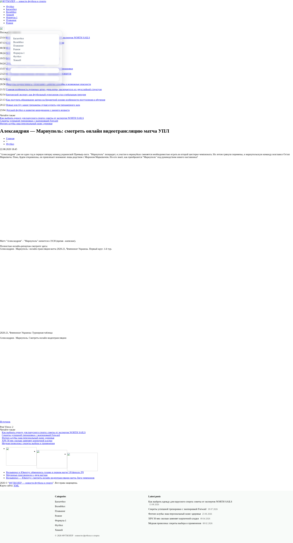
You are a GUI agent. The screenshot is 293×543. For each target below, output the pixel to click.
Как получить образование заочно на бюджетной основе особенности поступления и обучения (55, 99)
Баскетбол (11, 9)
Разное (9, 23)
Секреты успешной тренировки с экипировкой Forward (29, 121)
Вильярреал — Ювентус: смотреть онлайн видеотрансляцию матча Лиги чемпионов (50, 478)
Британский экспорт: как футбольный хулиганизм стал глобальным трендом (46, 94)
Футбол (10, 6)
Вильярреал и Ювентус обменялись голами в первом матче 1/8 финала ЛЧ (45, 472)
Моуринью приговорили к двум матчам (26, 475)
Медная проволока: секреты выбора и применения (28, 443)
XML (16, 485)
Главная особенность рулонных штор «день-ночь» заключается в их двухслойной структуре (54, 89)
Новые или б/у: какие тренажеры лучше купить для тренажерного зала (43, 105)
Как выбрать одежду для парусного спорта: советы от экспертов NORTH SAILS (42, 118)
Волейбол (11, 12)
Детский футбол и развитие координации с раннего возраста (38, 110)
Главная (10, 138)
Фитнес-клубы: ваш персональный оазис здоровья (26, 123)
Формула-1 (11, 17)
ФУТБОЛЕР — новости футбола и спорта (31, 483)
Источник (5, 421)
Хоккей (10, 14)
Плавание (11, 20)
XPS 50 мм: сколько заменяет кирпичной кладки (27, 440)
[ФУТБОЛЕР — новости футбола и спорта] (23, 1)
